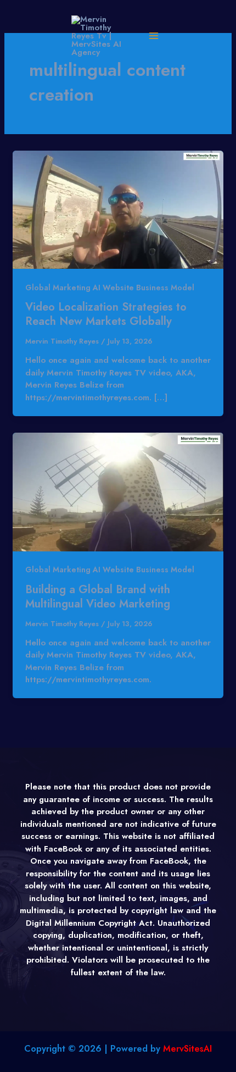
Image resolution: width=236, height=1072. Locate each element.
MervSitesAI (187, 1048)
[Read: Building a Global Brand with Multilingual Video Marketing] (118, 491)
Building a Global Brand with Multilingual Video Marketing (97, 597)
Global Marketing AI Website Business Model (109, 287)
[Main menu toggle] (153, 36)
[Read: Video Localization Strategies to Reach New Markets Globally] (118, 209)
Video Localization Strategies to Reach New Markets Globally (106, 314)
